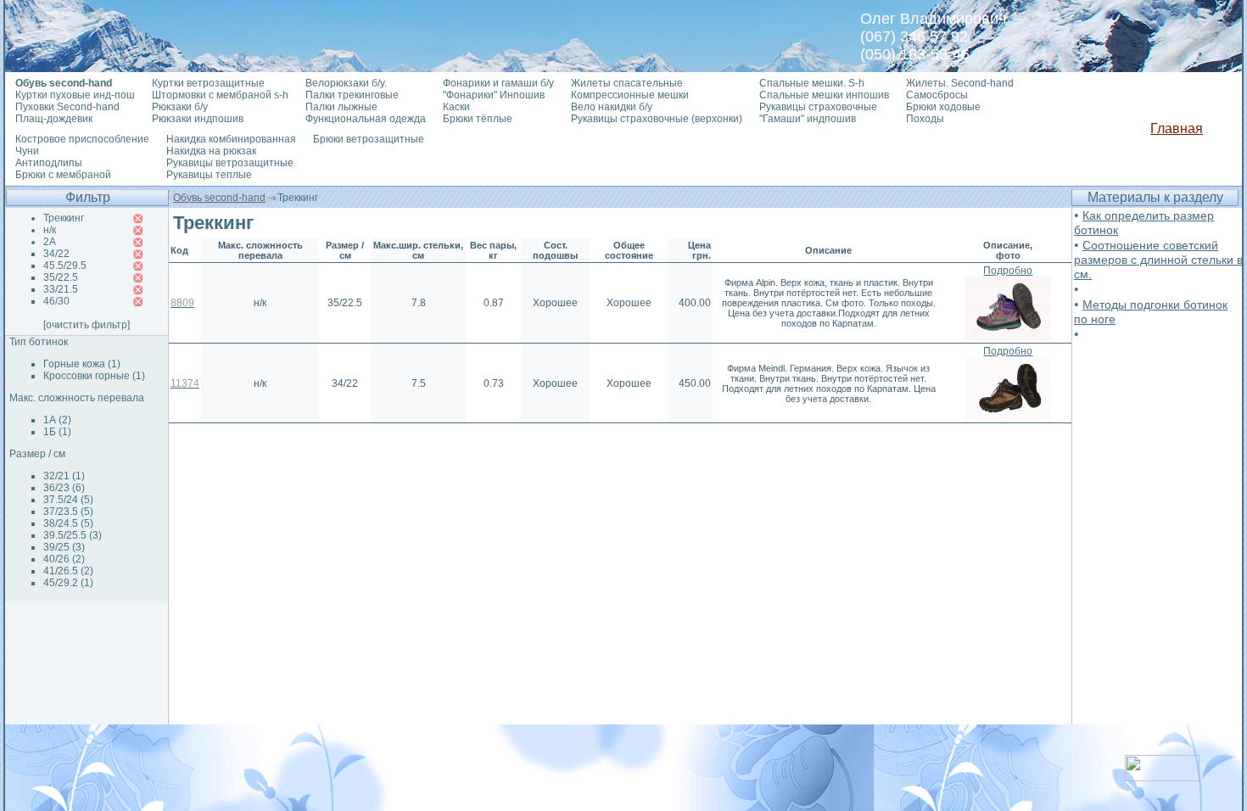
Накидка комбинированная (231, 139)
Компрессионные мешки (630, 95)
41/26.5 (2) (68, 571)
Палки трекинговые (352, 95)
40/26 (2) (64, 559)
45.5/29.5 (65, 265)
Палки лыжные (341, 107)
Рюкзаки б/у (180, 107)
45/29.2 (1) (68, 583)
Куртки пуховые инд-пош (75, 95)
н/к (49, 230)
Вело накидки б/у (611, 107)
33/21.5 (60, 289)
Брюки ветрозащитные (368, 139)
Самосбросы (937, 95)
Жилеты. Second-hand (960, 83)
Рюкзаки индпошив (197, 119)
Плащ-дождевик (53, 119)
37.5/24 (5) (68, 500)
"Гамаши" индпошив (807, 119)
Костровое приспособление (82, 139)
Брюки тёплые (477, 119)
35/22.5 (60, 277)
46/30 (56, 301)
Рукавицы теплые (209, 175)
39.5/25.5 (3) (72, 535)
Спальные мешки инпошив (824, 95)
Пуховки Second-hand (67, 107)
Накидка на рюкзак (211, 151)
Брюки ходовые (943, 107)
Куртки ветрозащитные (208, 83)
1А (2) (57, 420)
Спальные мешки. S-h (811, 83)
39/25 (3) (64, 547)
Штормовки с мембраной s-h (220, 95)
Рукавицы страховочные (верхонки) (656, 119)
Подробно (1007, 271)
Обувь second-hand (219, 198)
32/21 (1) (64, 476)
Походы (925, 119)
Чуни (27, 151)
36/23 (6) (64, 488)
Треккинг (63, 218)
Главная (1176, 128)
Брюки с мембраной (63, 175)
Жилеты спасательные (627, 83)
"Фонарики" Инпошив (494, 95)
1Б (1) (57, 432)
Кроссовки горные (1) (94, 376)
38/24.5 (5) (68, 523)
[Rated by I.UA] (1162, 776)
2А (49, 242)
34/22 (56, 254)
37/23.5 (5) (68, 511)
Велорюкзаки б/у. (346, 83)
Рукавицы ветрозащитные (230, 163)
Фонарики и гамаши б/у (498, 83)
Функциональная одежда (365, 119)
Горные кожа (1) (81, 364)
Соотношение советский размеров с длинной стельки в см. (1158, 259)
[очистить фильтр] (86, 325)
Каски (456, 107)
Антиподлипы (48, 163)
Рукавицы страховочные (818, 107)
